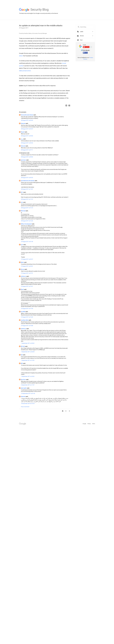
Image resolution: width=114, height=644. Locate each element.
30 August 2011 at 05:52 (27, 143)
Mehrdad (23, 210)
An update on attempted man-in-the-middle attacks (40, 25)
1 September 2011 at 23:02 (27, 376)
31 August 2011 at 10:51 (27, 286)
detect (21, 56)
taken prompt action (25, 70)
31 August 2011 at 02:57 (27, 259)
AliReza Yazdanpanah (26, 224)
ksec (22, 244)
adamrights (24, 388)
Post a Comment (25, 406)
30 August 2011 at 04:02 (27, 135)
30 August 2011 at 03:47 (27, 128)
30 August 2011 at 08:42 (27, 157)
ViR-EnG (23, 346)
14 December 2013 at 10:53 (28, 403)
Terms (93, 423)
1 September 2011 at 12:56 (27, 360)
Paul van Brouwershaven (27, 115)
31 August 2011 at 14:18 (27, 308)
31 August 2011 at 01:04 (27, 241)
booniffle (23, 311)
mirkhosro (23, 276)
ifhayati (23, 132)
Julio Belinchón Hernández (28, 180)
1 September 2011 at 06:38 (27, 351)
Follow (86, 52)
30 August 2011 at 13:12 (27, 199)
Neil (22, 354)
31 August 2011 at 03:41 (27, 266)
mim (22, 202)
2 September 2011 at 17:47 (27, 385)
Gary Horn (23, 379)
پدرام (22, 139)
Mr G (22, 192)
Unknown (23, 123)
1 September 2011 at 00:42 (27, 343)
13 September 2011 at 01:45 (28, 393)
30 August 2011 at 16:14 (27, 207)
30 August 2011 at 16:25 (27, 220)
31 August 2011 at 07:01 (27, 273)
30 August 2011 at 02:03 (27, 120)
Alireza (23, 269)
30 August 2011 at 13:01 (27, 189)
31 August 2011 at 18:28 (27, 325)
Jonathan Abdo (25, 320)
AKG (22, 363)
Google (84, 423)
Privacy (89, 423)
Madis (22, 262)
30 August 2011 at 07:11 (27, 150)
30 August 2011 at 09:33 (27, 177)
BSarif (22, 289)
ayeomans (23, 160)
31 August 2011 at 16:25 (27, 317)
